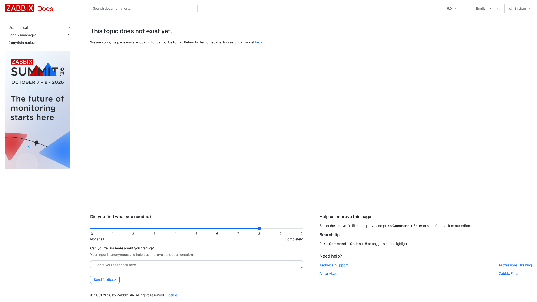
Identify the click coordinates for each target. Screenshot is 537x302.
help (258, 42)
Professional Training (515, 265)
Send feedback (105, 279)
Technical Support (333, 265)
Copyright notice (21, 42)
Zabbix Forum (510, 273)
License (172, 295)
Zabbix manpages (22, 35)
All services (328, 273)
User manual (18, 27)
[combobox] (144, 8)
